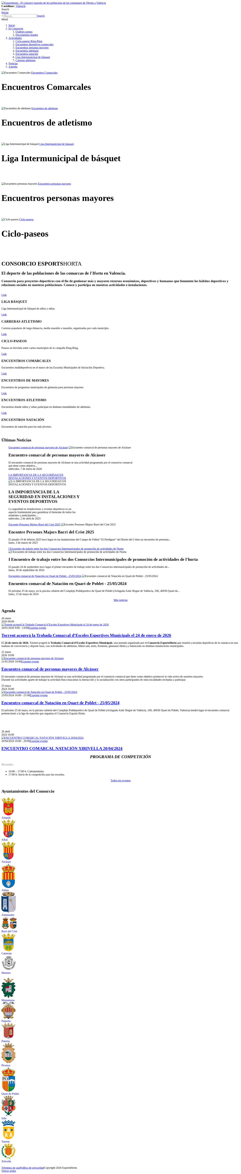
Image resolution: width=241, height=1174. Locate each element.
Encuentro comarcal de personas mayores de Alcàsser (50, 669)
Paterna (5, 1041)
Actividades (15, 38)
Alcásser (6, 861)
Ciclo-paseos (26, 219)
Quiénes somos (24, 31)
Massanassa (7, 1000)
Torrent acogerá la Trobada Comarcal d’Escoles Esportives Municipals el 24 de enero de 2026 (86, 635)
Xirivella (6, 1161)
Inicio (11, 25)
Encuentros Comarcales (44, 72)
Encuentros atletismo (27, 50)
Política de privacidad (32, 1167)
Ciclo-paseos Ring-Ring (29, 41)
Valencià (20, 6)
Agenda (12, 66)
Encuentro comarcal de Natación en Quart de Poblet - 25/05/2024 (60, 702)
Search (41, 15)
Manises (6, 972)
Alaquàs (6, 817)
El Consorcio (15, 28)
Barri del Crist (9, 931)
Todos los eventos (121, 780)
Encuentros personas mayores (32, 47)
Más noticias (121, 600)
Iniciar (4, 12)
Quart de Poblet (10, 1093)
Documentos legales (27, 34)
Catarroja (6, 953)
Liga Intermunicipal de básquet (33, 57)
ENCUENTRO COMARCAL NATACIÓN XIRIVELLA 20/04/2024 (61, 748)
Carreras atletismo (25, 60)
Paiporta (6, 1021)
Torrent (5, 1141)
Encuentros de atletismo (44, 108)
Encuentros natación (27, 53)
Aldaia (5, 890)
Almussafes (7, 914)
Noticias (13, 63)
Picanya (5, 1065)
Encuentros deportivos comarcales (34, 44)
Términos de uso (10, 1167)
